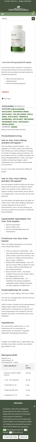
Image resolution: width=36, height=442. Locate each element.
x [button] (34, 406)
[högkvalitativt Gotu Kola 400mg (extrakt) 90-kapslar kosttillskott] (18, 39)
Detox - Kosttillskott (21, 122)
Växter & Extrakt (8, 124)
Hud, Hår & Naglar (19, 114)
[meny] (2, 14)
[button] (4, 430)
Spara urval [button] (23, 437)
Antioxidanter (7, 122)
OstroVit (14, 127)
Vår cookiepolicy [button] (23, 427)
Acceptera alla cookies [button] (10, 437)
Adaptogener (29, 119)
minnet (31, 191)
